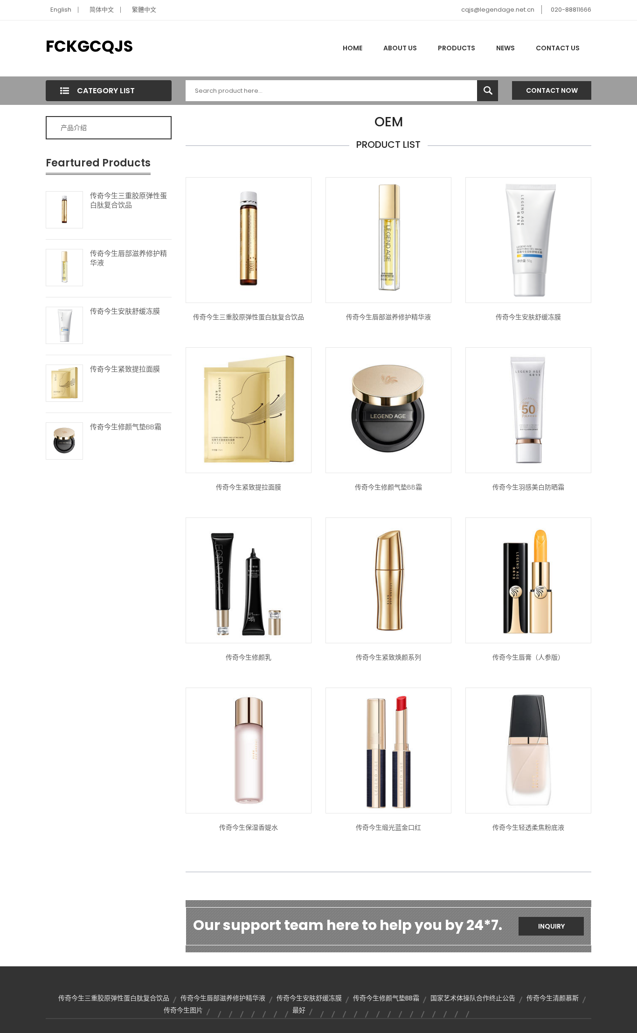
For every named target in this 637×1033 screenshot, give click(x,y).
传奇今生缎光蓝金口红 (388, 827)
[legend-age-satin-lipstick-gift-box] (388, 750)
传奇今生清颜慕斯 (552, 998)
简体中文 (102, 9)
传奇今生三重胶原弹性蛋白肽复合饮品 (128, 200)
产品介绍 (74, 127)
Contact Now (552, 90)
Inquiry (551, 926)
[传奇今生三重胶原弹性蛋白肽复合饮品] (64, 208)
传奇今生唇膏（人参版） (528, 657)
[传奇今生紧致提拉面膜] (64, 382)
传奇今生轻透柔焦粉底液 (528, 827)
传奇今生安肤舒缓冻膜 (125, 311)
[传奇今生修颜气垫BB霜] (64, 440)
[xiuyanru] (248, 580)
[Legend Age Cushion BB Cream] (388, 409)
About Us (400, 48)
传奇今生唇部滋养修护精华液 (128, 258)
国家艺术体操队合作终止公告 (472, 998)
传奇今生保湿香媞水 (248, 827)
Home (352, 48)
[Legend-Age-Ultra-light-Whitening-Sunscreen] (528, 409)
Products (456, 48)
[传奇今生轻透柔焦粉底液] (528, 750)
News (505, 48)
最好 (298, 1010)
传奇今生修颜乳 (248, 657)
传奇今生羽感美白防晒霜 (528, 487)
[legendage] (528, 580)
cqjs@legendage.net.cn (497, 9)
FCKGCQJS (89, 46)
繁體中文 (144, 9)
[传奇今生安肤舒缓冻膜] (64, 324)
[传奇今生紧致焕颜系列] (388, 580)
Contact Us (558, 48)
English (60, 9)
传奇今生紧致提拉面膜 (125, 369)
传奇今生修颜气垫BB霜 (125, 427)
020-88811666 (571, 9)
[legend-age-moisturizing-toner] (248, 750)
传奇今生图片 (183, 1010)
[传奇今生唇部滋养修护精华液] (64, 266)
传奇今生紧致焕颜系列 (388, 657)
